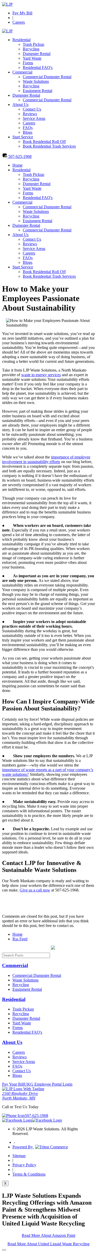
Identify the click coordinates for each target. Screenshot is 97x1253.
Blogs (27, 132)
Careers (18, 22)
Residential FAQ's (38, 67)
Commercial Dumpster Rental (47, 77)
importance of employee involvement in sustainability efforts (46, 459)
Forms (28, 63)
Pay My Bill (22, 13)
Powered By (23, 1147)
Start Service (22, 137)
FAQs (28, 127)
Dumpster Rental (36, 53)
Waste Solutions (36, 81)
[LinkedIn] (47, 1120)
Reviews (30, 114)
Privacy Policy (24, 1165)
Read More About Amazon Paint (48, 1235)
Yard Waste (32, 58)
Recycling (31, 49)
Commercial (22, 72)
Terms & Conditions (29, 1174)
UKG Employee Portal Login (48, 1084)
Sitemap (19, 1155)
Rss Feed (19, 939)
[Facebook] (17, 1120)
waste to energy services (41, 375)
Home (17, 165)
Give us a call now (35, 890)
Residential (21, 40)
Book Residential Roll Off (44, 141)
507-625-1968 (19, 156)
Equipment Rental (37, 90)
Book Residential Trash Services (49, 146)
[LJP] (7, 4)
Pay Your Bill (13, 1084)
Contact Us (32, 109)
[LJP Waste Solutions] (23, 1089)
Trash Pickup (33, 44)
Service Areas (34, 118)
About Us (20, 104)
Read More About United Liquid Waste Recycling (48, 1244)
